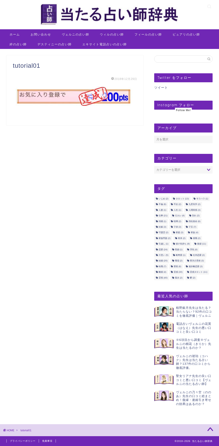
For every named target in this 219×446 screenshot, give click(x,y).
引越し (163, 244)
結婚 (163, 261)
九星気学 (194, 204)
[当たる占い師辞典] (109, 25)
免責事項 (47, 441)
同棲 (162, 221)
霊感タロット (198, 272)
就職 (196, 238)
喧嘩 (177, 221)
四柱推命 (194, 221)
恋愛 (163, 249)
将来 (181, 238)
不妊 (177, 204)
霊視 (163, 278)
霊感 (178, 272)
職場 (178, 261)
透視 (177, 266)
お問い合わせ (41, 34)
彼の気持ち (183, 244)
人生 (177, 210)
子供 (177, 227)
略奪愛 (180, 255)
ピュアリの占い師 (186, 34)
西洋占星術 (197, 261)
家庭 (179, 232)
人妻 (162, 210)
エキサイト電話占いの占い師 (104, 44)
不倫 (162, 204)
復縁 (201, 244)
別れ (196, 216)
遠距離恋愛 (196, 266)
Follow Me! (183, 110)
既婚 (178, 249)
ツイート (161, 87)
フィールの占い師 (148, 34)
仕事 (163, 216)
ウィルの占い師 (112, 34)
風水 (178, 278)
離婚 (162, 272)
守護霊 (163, 232)
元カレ (180, 216)
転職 (162, 266)
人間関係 (194, 210)
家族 (194, 232)
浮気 (193, 249)
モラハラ (202, 198)
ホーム (15, 34)
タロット (182, 198)
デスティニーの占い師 (54, 44)
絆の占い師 (18, 44)
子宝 (192, 227)
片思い (163, 255)
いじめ (163, 198)
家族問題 (164, 238)
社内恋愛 (199, 255)
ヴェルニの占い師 (75, 34)
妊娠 (162, 227)
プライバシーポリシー (23, 441)
